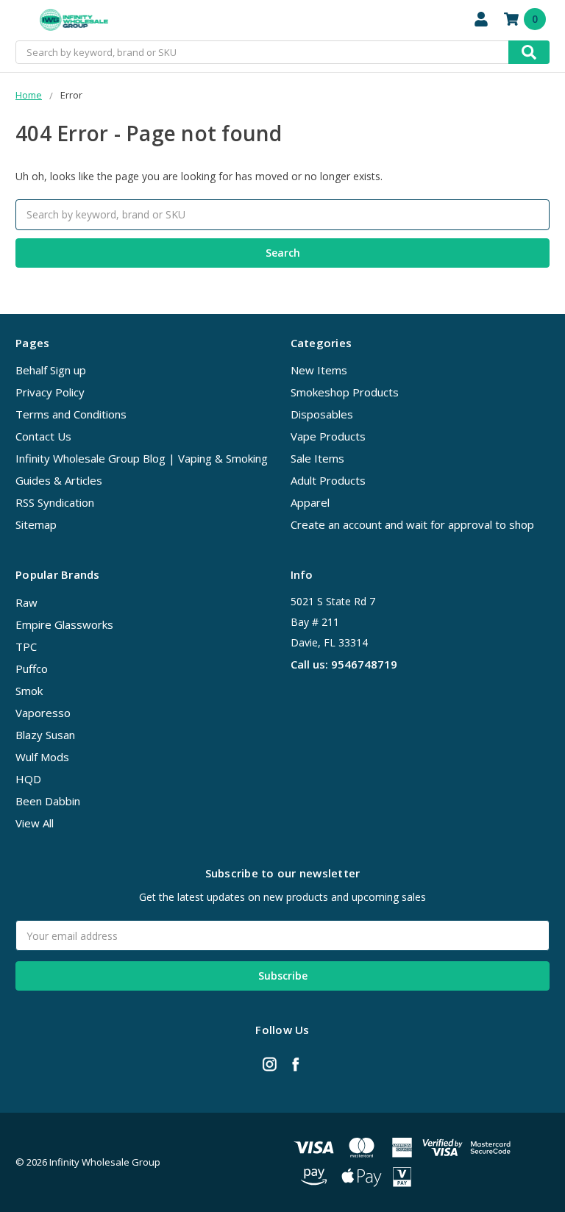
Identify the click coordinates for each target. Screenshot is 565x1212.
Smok (29, 690)
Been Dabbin (47, 801)
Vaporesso (43, 712)
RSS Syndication (54, 502)
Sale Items (317, 458)
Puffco (31, 668)
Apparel (310, 502)
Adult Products (328, 480)
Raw (26, 602)
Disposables (322, 414)
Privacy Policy (50, 392)
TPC (26, 646)
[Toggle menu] (20, 20)
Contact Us (43, 436)
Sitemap (36, 524)
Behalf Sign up (50, 370)
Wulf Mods (42, 756)
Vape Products (328, 436)
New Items (319, 370)
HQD (28, 778)
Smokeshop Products (345, 392)
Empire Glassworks (64, 624)
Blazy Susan (45, 734)
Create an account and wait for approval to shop (412, 524)
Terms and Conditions (71, 414)
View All (34, 823)
